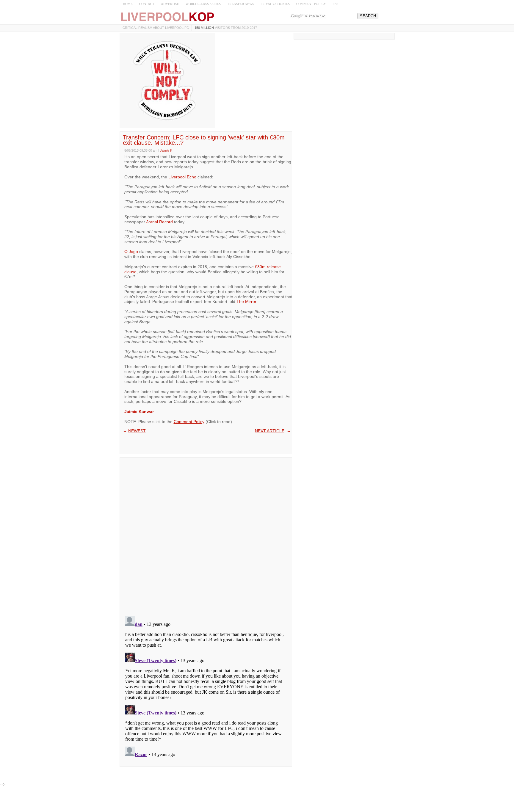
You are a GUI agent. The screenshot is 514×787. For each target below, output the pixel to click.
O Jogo (131, 251)
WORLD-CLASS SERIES (203, 4)
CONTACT (146, 4)
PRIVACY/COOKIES (275, 4)
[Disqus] (206, 535)
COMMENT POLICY (311, 4)
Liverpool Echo (182, 177)
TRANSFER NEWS (240, 4)
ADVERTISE (170, 4)
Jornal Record (159, 221)
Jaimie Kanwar (139, 411)
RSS (335, 4)
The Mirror (246, 301)
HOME (128, 4)
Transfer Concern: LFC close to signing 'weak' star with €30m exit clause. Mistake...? (204, 140)
